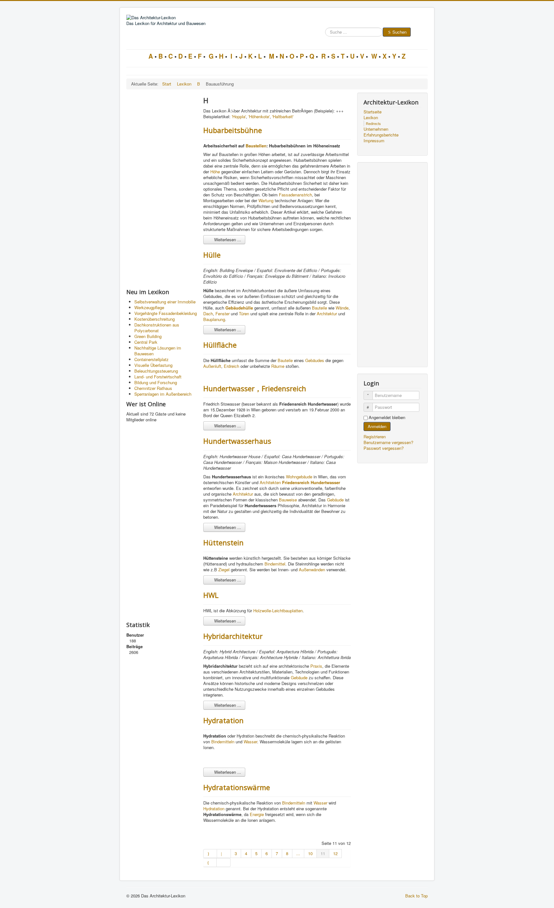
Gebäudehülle (239, 308)
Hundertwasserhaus (237, 441)
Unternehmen (376, 129)
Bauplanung (214, 319)
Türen (244, 313)
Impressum (374, 141)
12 (335, 853)
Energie (257, 814)
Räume (277, 366)
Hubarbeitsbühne (232, 130)
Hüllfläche (220, 345)
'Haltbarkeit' (282, 116)
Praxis (316, 666)
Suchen (399, 32)
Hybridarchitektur (233, 636)
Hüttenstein (223, 542)
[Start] (210, 853)
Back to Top (416, 896)
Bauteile (319, 308)
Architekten (270, 482)
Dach (208, 313)
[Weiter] (210, 862)
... (298, 853)
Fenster (222, 313)
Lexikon (371, 117)
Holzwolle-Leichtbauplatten (278, 610)
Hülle (212, 255)
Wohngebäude (299, 477)
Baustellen (256, 146)
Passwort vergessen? (384, 448)
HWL (211, 595)
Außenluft (212, 366)
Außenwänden (312, 569)
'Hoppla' (239, 116)
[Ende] (223, 862)
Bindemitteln (222, 742)
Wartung (265, 200)
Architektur (327, 313)
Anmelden (377, 426)
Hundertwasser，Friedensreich (254, 388)
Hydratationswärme (236, 787)
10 (310, 853)
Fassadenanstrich (295, 195)
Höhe (215, 172)
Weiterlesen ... (227, 239)
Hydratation (223, 720)
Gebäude (335, 500)
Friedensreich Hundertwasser (311, 482)
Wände (342, 308)
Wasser (250, 742)
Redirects (373, 123)
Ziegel (224, 569)
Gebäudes (314, 360)
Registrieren (375, 436)
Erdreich (231, 366)
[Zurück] (224, 853)
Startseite (373, 112)
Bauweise (288, 500)
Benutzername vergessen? (388, 442)
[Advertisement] (161, 189)
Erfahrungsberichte (381, 135)
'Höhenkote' (259, 116)
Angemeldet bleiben (387, 417)
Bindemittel (274, 564)
